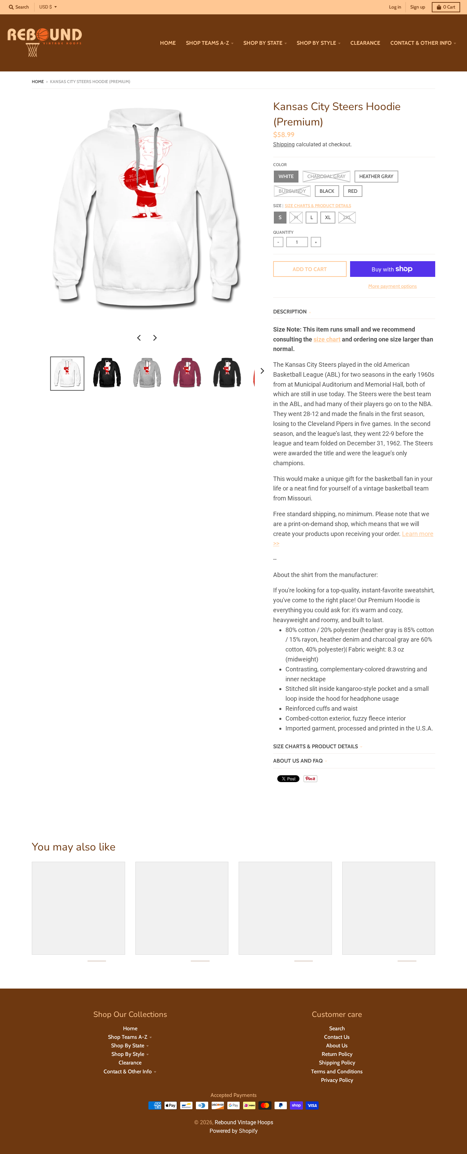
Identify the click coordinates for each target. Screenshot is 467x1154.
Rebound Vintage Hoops (244, 1122)
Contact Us (337, 1037)
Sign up (417, 7)
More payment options (392, 286)
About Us (337, 1045)
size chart (327, 339)
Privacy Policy (337, 1080)
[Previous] (139, 337)
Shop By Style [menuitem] (316, 43)
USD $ (45, 7)
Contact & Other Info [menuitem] (421, 43)
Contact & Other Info (128, 1071)
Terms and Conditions (337, 1071)
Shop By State (127, 1045)
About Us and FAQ (298, 760)
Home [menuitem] (168, 43)
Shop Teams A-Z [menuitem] (207, 43)
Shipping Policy (337, 1062)
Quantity (283, 232)
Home (38, 81)
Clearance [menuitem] (365, 43)
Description (290, 311)
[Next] (154, 337)
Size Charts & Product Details (318, 205)
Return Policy (337, 1054)
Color (280, 164)
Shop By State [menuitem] (262, 43)
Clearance (130, 1062)
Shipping (284, 144)
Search (337, 1028)
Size (312, 205)
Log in (395, 7)
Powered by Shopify (234, 1131)
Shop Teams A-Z (127, 1037)
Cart (449, 7)
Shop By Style (127, 1054)
